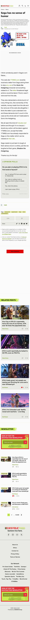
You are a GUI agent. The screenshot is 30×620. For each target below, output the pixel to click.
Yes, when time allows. (11, 186)
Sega (20, 211)
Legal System (14, 211)
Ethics (15, 547)
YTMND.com (14, 80)
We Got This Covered (18, 571)
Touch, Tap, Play (6, 579)
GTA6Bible (14, 581)
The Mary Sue (20, 576)
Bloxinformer (23, 579)
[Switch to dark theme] (25, 6)
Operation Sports (10, 576)
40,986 (17, 514)
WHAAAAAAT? (5, 213)
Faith (5, 27)
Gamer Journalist (10, 574)
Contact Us (15, 551)
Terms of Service (11, 446)
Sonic (24, 211)
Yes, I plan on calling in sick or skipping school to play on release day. (14, 181)
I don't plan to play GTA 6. (12, 189)
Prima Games (21, 569)
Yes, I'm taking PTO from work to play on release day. (15, 175)
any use (9, 85)
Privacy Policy (19, 446)
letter (14, 90)
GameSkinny (20, 574)
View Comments (15, 251)
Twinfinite (17, 566)
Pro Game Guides (8, 566)
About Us (15, 544)
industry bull (22, 123)
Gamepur (23, 566)
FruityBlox (15, 579)
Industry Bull (7, 211)
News (7, 9)
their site (12, 139)
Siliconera (7, 571)
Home (2, 9)
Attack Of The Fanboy (10, 569)
